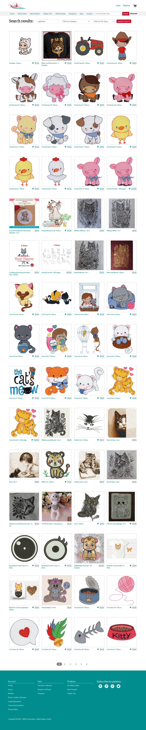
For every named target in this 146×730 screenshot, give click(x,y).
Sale (81, 14)
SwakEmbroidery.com (25, 6)
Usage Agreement (14, 701)
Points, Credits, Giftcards (17, 697)
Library (10, 689)
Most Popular (35, 14)
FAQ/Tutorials (60, 14)
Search (125, 14)
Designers (72, 14)
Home (12, 14)
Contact (89, 14)
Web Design (41, 719)
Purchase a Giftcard (45, 685)
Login (118, 5)
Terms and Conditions (16, 705)
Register (126, 5)
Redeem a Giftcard (44, 689)
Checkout (41, 693)
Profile (10, 685)
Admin (49, 719)
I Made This (47, 14)
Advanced (133, 13)
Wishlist (11, 693)
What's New (22, 14)
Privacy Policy (13, 709)
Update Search (124, 21)
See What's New (73, 685)
